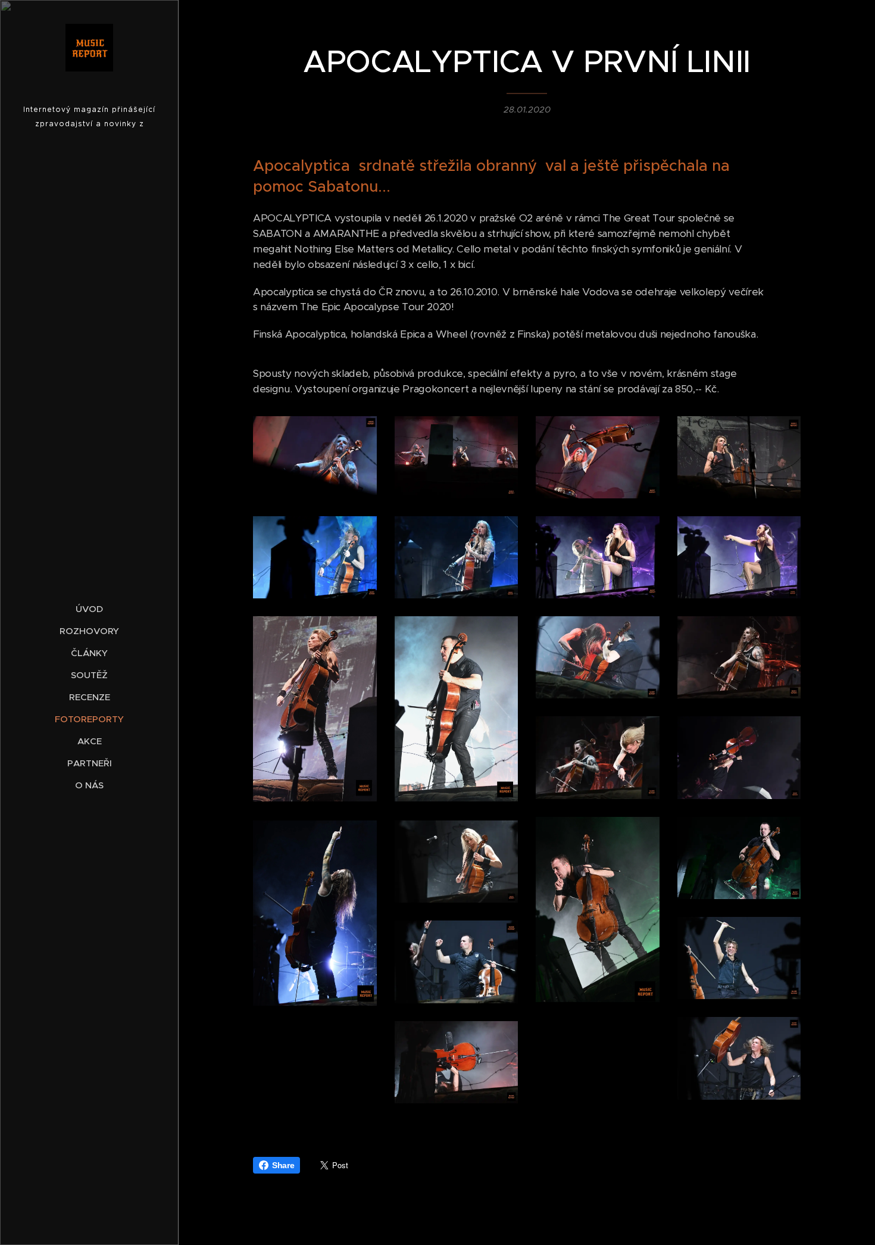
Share (283, 1165)
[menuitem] (89, 609)
